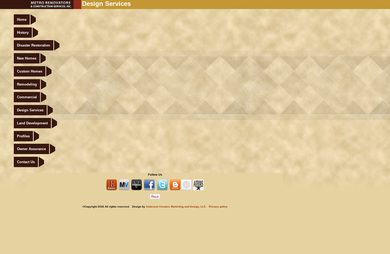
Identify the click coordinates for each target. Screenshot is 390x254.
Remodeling (27, 84)
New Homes (26, 58)
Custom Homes (29, 71)
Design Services (30, 110)
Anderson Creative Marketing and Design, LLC (176, 206)
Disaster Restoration (33, 45)
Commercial (27, 97)
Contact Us (26, 162)
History (23, 33)
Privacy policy (218, 206)
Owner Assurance (31, 149)
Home (22, 20)
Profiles (23, 136)
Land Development (32, 123)
